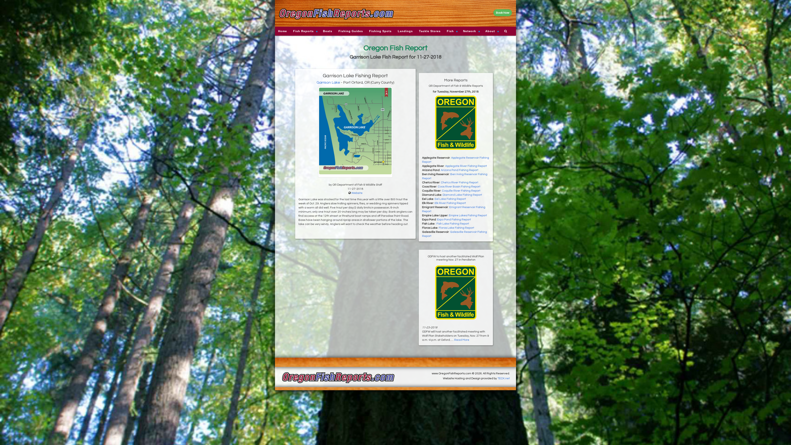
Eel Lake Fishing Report (450, 199)
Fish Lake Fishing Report (452, 223)
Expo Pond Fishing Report (454, 219)
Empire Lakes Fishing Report (468, 215)
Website (357, 193)
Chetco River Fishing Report (459, 182)
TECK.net (503, 378)
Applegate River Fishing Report (466, 166)
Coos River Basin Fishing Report (459, 186)
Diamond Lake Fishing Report (462, 194)
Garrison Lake (328, 82)
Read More (461, 339)
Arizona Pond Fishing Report (459, 170)
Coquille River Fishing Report (461, 190)
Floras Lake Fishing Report (456, 227)
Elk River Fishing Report (450, 203)
